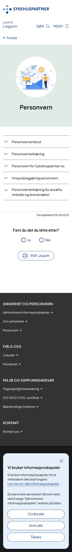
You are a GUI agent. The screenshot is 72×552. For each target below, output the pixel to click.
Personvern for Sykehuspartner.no (38, 166)
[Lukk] (61, 461)
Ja (28, 240)
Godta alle (36, 514)
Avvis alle (36, 525)
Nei (47, 240)
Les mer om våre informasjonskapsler (33, 484)
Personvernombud (26, 142)
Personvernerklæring (28, 154)
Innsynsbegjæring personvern (35, 178)
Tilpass (36, 537)
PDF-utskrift (40, 256)
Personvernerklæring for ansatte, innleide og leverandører (37, 192)
